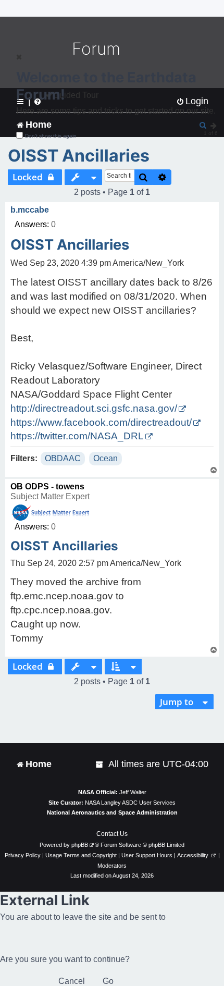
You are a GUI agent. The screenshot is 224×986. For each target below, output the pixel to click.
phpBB (79, 845)
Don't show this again (51, 136)
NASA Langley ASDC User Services (130, 802)
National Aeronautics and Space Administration (112, 812)
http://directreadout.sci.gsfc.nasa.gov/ (93, 408)
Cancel (71, 981)
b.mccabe (29, 209)
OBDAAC (63, 458)
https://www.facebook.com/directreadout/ (101, 422)
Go (108, 981)
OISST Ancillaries (79, 155)
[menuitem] (100, 764)
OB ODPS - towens (47, 486)
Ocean (105, 458)
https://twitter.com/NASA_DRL (77, 435)
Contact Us (112, 833)
